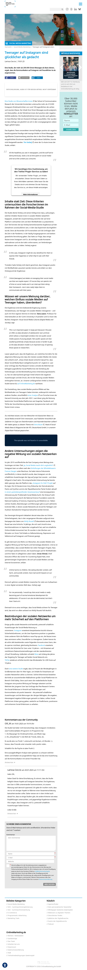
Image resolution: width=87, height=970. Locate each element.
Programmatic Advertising (17, 915)
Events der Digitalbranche (57, 921)
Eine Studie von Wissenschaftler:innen (18, 101)
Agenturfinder (53, 904)
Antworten (9, 762)
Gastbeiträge (12, 939)
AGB (9, 953)
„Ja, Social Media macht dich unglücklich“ (38, 465)
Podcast (51, 924)
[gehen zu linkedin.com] (75, 10)
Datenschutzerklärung (45, 879)
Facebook (41, 645)
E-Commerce (12, 913)
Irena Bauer (38, 424)
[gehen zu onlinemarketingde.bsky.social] (79, 10)
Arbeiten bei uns (14, 944)
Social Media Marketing (22, 47)
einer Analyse (33, 395)
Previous (62, 67)
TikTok (7, 660)
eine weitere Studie (16, 669)
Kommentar (10, 835)
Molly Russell (29, 521)
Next (79, 67)
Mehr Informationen (30, 194)
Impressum (12, 947)
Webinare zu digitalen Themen (59, 913)
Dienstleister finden (55, 915)
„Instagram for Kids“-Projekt (42, 483)
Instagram (18, 630)
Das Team (11, 941)
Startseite (8, 47)
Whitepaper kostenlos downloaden (60, 910)
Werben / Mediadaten (15, 936)
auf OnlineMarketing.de (26, 383)
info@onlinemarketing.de (42, 871)
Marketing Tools (13, 918)
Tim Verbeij (28, 142)
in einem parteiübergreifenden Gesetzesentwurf (22, 492)
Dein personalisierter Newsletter (59, 907)
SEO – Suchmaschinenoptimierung (20, 907)
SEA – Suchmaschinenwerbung (19, 910)
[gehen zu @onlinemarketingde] (71, 10)
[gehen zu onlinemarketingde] (67, 9)
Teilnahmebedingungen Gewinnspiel (21, 955)
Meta (36, 654)
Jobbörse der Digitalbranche (58, 918)
